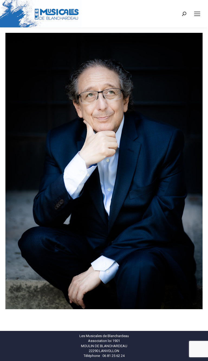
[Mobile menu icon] (197, 13)
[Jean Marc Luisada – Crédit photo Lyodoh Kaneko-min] (104, 171)
